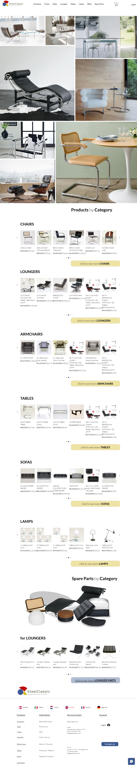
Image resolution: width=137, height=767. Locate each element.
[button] (116, 4)
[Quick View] (27, 237)
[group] (68, 242)
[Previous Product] (17, 237)
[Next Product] (119, 237)
